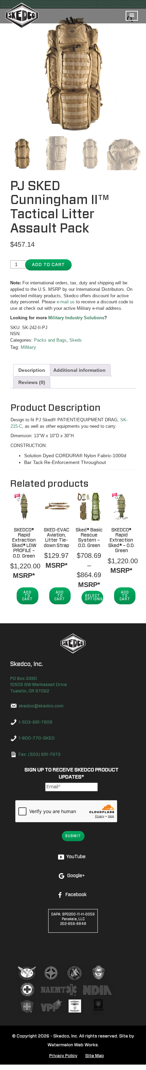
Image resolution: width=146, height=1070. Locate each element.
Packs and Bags (50, 340)
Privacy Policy (63, 1056)
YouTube (76, 856)
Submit (73, 836)
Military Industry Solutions (76, 317)
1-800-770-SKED (37, 738)
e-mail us (66, 301)
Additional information (79, 370)
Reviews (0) (31, 382)
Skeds (75, 340)
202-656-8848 (73, 924)
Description (31, 370)
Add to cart (48, 265)
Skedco (73, 643)
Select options (94, 597)
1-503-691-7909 (35, 722)
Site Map (94, 1056)
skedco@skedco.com (41, 706)
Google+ (76, 875)
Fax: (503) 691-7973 (39, 754)
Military (28, 347)
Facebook (76, 894)
